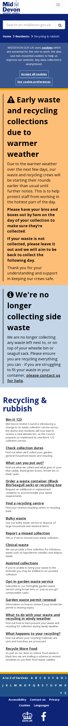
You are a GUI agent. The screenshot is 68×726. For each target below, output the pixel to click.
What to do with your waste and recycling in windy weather (33, 617)
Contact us (38, 699)
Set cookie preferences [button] (34, 82)
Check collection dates (24, 448)
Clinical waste (17, 544)
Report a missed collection (28, 533)
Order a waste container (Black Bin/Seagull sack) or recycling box (34, 483)
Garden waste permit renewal (31, 599)
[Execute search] (60, 24)
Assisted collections (22, 563)
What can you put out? (25, 462)
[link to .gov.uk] (28, 716)
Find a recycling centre (25, 503)
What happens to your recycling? (33, 633)
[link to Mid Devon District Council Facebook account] (43, 716)
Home (7, 36)
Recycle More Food (21, 648)
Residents (22, 36)
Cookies (24, 705)
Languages (41, 705)
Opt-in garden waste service (29, 581)
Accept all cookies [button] (34, 74)
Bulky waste (16, 518)
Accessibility (17, 699)
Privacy (54, 699)
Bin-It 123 (14, 419)
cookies (47, 47)
